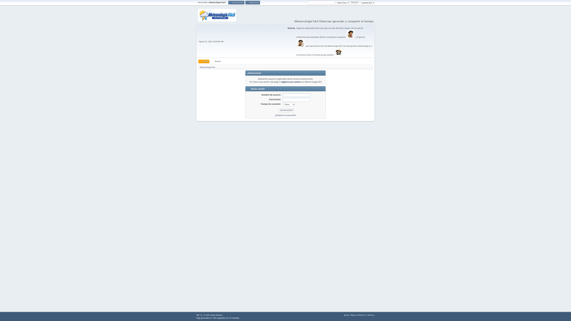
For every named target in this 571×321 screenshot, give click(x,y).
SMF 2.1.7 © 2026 (202, 315)
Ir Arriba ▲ (370, 315)
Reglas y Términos (357, 315)
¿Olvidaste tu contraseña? (285, 115)
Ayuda (346, 315)
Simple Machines (216, 315)
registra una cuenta (291, 82)
